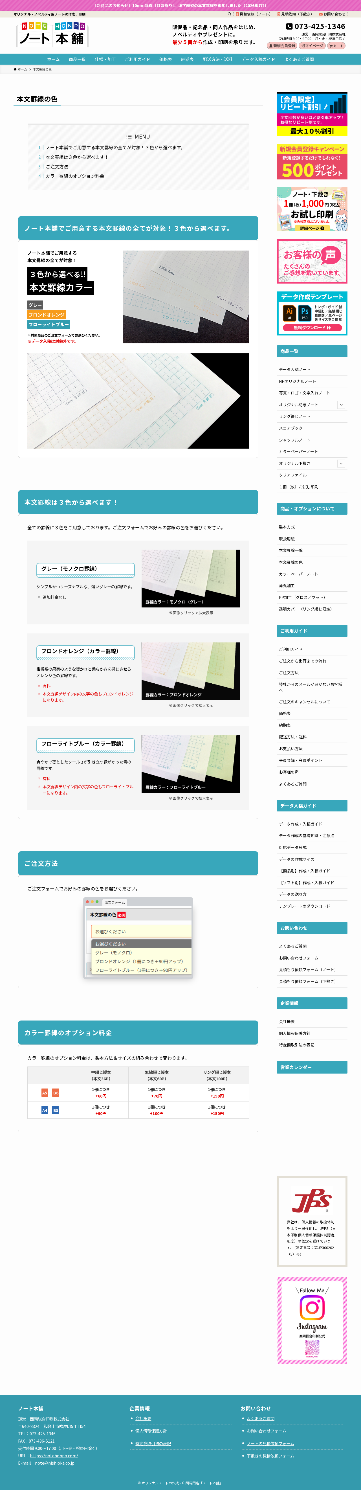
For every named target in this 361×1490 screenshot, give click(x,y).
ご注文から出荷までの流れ (302, 661)
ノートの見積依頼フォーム (270, 1443)
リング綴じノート (295, 416)
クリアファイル (293, 475)
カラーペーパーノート (298, 451)
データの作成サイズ (296, 859)
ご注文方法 (57, 166)
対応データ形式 (293, 847)
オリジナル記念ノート (298, 404)
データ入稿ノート (295, 369)
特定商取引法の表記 (296, 1045)
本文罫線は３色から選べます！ (77, 156)
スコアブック (291, 428)
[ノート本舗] (52, 34)
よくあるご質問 (293, 784)
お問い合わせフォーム (298, 958)
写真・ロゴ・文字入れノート (304, 393)
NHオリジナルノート (297, 381)
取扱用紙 (287, 538)
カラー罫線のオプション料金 (75, 175)
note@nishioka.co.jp (54, 1463)
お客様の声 (289, 772)
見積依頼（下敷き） (297, 14)
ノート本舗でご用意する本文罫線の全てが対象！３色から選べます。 (115, 147)
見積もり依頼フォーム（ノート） (308, 969)
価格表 (285, 713)
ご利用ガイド (291, 649)
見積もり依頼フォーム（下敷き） (308, 981)
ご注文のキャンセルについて (304, 702)
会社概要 (287, 1021)
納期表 (285, 725)
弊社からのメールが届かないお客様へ (310, 687)
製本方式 (287, 527)
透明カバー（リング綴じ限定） (306, 609)
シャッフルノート (295, 440)
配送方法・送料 (293, 736)
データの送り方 (293, 894)
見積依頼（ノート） (256, 14)
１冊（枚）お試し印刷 (298, 487)
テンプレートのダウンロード (304, 906)
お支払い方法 (291, 748)
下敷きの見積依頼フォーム (270, 1456)
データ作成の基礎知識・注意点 (306, 835)
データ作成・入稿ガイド (300, 824)
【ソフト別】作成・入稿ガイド (306, 882)
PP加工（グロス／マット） (303, 597)
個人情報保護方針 (295, 1033)
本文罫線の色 (291, 562)
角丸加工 (287, 585)
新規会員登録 (284, 45)
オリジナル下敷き (295, 463)
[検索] (229, 14)
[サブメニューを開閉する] (341, 405)
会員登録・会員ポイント (300, 760)
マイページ (314, 45)
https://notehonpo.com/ (54, 1455)
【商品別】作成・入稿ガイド (304, 871)
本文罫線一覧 (291, 550)
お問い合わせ (334, 14)
